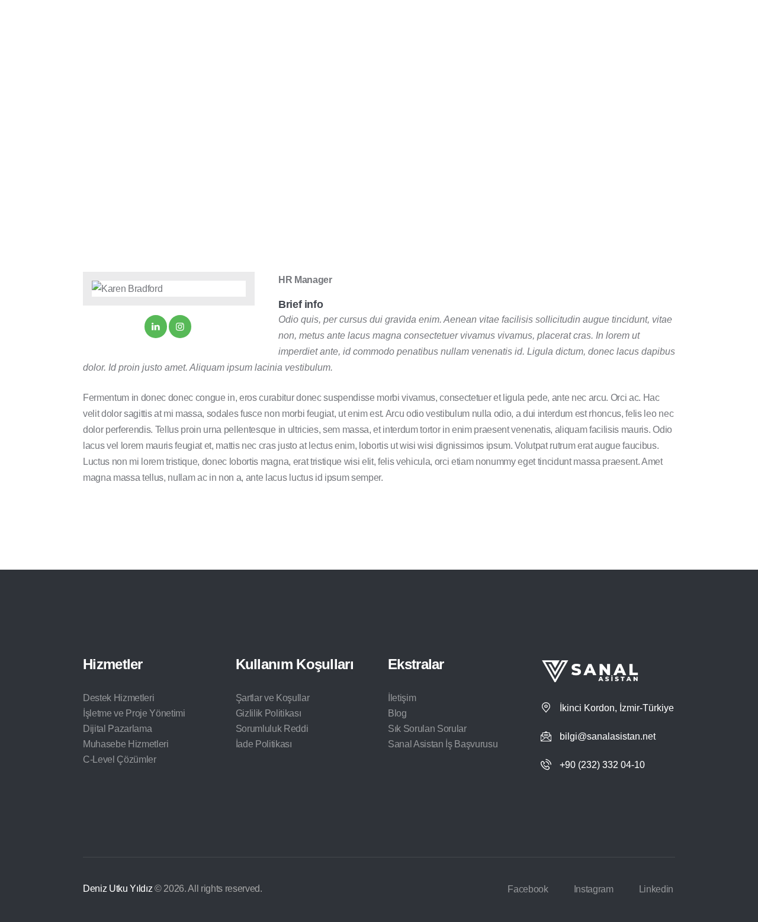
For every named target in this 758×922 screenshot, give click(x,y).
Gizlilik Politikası (268, 713)
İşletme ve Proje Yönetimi (134, 713)
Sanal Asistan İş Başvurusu (442, 744)
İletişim (402, 698)
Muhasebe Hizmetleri (126, 744)
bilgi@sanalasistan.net (608, 736)
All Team (358, 131)
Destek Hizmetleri (118, 698)
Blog (397, 713)
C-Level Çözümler (119, 759)
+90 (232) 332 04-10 (602, 765)
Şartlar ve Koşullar (273, 698)
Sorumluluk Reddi (272, 729)
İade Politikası (264, 744)
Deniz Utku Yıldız (117, 889)
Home (316, 131)
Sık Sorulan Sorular (427, 729)
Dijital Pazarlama (117, 729)
